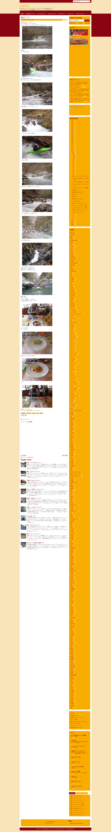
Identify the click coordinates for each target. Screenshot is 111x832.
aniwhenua (73, 234)
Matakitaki (73, 265)
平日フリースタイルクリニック (79, 210)
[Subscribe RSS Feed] (84, 23)
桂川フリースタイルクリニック (79, 203)
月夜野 (72, 480)
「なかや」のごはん (75, 761)
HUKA (72, 252)
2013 (72, 150)
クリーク (73, 334)
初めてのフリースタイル (77, 199)
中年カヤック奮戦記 (75, 771)
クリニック (73, 336)
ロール (72, 408)
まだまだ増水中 (74, 747)
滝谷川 (72, 607)
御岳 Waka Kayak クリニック (77, 808)
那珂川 (72, 644)
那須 (72, 646)
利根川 (72, 701)
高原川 (72, 496)
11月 (74, 156)
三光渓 (72, 508)
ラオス (72, 400)
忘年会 (72, 687)
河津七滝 (73, 433)
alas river (73, 232)
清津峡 (72, 558)
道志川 (72, 642)
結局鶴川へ (74, 190)
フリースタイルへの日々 (76, 786)
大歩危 (72, 603)
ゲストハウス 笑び (75, 723)
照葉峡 (72, 537)
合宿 (72, 500)
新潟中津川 (73, 547)
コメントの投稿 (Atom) (28, 457)
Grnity (72, 250)
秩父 (72, 615)
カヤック (28, 413)
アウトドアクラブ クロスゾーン (78, 746)
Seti (71, 283)
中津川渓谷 (73, 617)
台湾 (72, 592)
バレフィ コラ (74, 383)
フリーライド (73, 390)
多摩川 (72, 586)
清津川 (72, 560)
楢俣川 (72, 648)
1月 (73, 217)
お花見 (72, 326)
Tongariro (73, 291)
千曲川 (72, 574)
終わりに (73, 763)
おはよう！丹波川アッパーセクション (35, 489)
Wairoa (72, 299)
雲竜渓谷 (73, 418)
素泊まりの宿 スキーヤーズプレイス (79, 721)
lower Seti (73, 256)
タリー (72, 367)
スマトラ (73, 357)
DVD (72, 248)
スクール (73, 349)
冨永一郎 (73, 679)
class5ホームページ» (30, 13)
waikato (72, 297)
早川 (72, 584)
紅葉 (72, 492)
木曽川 (72, 693)
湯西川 (72, 636)
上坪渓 (72, 539)
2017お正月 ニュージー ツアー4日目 (78, 772)
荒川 (72, 494)
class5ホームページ (75, 715)
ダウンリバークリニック (77, 212)
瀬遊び (72, 556)
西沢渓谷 (73, 564)
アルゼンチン (73, 310)
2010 (72, 222)
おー (72, 320)
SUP (72, 285)
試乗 (72, 523)
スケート (73, 351)
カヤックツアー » (61, 13)
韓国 (72, 441)
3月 (73, 174)
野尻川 (72, 697)
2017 (72, 141)
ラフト (72, 402)
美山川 (72, 677)
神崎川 (72, 549)
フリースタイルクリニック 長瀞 (79, 207)
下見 (72, 431)
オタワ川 (73, 324)
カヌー (72, 330)
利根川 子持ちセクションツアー (34, 498)
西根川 (72, 562)
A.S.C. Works (74, 719)
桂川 (72, 470)
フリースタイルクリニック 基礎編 (80, 187)
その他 (72, 361)
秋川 (72, 525)
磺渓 (72, 707)
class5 (24, 6)
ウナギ (72, 316)
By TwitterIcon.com (49, 823)
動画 (72, 638)
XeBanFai (73, 304)
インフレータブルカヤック (76, 314)
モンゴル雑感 (74, 736)
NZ (71, 273)
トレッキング (73, 377)
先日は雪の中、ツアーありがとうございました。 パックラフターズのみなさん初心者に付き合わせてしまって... (80, 90)
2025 (72, 123)
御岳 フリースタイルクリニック (34, 462)
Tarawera (73, 289)
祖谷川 (72, 578)
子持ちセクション (74, 519)
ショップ (73, 345)
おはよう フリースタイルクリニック (80, 176)
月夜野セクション (74, 482)
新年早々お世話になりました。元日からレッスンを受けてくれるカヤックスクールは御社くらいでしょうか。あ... (80, 100)
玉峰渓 (72, 461)
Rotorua (72, 281)
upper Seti (73, 295)
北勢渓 (72, 689)
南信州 (72, 654)
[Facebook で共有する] (26, 415)
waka (72, 301)
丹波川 (72, 611)
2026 (72, 121)
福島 (72, 681)
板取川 (72, 668)
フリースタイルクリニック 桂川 (79, 205)
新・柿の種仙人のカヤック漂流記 (78, 735)
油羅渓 (72, 699)
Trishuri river (73, 293)
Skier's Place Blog (76, 781)
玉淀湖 (72, 463)
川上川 (72, 576)
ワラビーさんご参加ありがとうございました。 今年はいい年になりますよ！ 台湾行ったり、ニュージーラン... (80, 95)
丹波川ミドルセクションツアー (34, 480)
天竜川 (72, 631)
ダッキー (73, 365)
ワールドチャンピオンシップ (77, 410)
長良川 (72, 621)
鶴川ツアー (26, 17)
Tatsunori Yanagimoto (74, 107)
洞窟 (72, 640)
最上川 (72, 506)
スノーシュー (73, 355)
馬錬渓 (72, 662)
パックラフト (73, 381)
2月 (73, 215)
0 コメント (65, 19)
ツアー (34, 413)
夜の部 (72, 695)
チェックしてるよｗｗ (75, 87)
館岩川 (72, 443)
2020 (72, 134)
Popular (78, 793)
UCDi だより (74, 776)
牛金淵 (72, 459)
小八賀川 (73, 533)
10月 (74, 158)
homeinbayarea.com (70, 828)
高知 (72, 498)
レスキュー (73, 404)
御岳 (72, 490)
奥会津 (72, 424)
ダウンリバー (73, 363)
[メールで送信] (21, 415)
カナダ (72, 328)
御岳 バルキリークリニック (33, 471)
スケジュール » (71, 13)
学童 (72, 435)
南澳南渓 (73, 658)
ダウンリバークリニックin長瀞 (77, 804)
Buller (72, 242)
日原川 (72, 660)
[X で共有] (24, 415)
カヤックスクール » (42, 13)
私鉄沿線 (73, 521)
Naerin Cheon (73, 271)
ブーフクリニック (76, 201)
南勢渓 (72, 656)
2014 (72, 147)
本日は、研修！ (74, 777)
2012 (72, 152)
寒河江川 (73, 437)
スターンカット (74, 353)
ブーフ (72, 386)
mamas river (73, 258)
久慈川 (72, 455)
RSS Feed (87, 23)
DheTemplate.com (46, 828)
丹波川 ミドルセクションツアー (34, 507)
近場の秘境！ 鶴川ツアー (78, 192)
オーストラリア (74, 322)
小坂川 (72, 531)
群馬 (72, 467)
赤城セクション (74, 570)
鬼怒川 (72, 447)
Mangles (72, 260)
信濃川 (72, 543)
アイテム (73, 308)
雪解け (72, 572)
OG (71, 275)
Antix (72, 236)
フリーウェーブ (74, 725)
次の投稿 (23, 455)
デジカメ (73, 375)
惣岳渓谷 (73, 582)
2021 (72, 132)
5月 (73, 169)
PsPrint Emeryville (60, 828)
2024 (72, 125)
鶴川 (41, 413)
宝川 (72, 685)
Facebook (73, 23)
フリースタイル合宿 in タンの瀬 (80, 182)
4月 (73, 172)
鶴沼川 (72, 627)
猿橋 (72, 420)
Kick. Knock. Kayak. (76, 757)
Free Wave (73, 740)
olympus (72, 277)
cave (72, 244)
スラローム (73, 359)
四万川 (72, 517)
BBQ (72, 238)
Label (84, 793)
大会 (72, 599)
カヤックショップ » (80, 13)
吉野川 (72, 453)
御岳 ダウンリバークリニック (34, 533)
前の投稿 (65, 455)
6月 (73, 167)
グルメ (72, 340)
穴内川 (72, 478)
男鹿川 (72, 613)
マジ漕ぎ (73, 394)
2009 (72, 224)
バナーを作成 (80, 107)
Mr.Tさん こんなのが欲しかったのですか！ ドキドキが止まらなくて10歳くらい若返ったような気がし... (80, 84)
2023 (72, 128)
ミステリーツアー (74, 396)
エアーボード (73, 318)
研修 (72, 484)
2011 (72, 220)
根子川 (72, 502)
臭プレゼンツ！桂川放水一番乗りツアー (36, 542)
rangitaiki (73, 279)
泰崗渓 (72, 590)
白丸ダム (73, 664)
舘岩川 (72, 445)
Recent (72, 793)
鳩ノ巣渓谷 (73, 666)
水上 (72, 554)
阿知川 (72, 412)
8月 (73, 163)
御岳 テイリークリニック (76, 796)
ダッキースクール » (52, 13)
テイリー (73, 373)
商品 (72, 527)
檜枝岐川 (73, 705)
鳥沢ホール (73, 623)
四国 (72, 515)
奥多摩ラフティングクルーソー (78, 751)
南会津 (72, 650)
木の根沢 (73, 691)
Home (22, 13)
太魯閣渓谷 (73, 588)
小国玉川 (73, 529)
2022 (72, 130)
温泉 (72, 426)
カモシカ (73, 782)
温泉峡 (72, 429)
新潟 (72, 545)
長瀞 (72, 619)
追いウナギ (73, 625)
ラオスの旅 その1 (31, 516)
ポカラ (72, 392)
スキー (72, 347)
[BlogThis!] (23, 415)
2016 (72, 143)
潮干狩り (73, 787)
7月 (73, 165)
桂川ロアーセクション (75, 474)
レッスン (73, 406)
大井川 (72, 597)
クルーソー (73, 338)
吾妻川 (72, 488)
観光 (72, 439)
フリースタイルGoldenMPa (77, 766)
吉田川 (72, 451)
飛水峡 (72, 670)
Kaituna (72, 254)
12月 (74, 154)
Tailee (72, 287)
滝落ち (72, 609)
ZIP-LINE (73, 306)
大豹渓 (72, 601)
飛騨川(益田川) (74, 675)
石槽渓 (72, 568)
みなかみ (73, 398)
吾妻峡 (72, 486)
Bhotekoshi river (74, 240)
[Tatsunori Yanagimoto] (75, 113)
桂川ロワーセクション (75, 476)
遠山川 (72, 422)
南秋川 (72, 652)
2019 (72, 136)
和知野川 (73, 703)
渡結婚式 (73, 767)
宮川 (72, 457)
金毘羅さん (73, 465)
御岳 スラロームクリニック (33, 525)
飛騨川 (72, 672)
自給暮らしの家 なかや (76, 727)
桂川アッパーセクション (76, 472)
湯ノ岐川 (73, 633)
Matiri (72, 267)
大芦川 (72, 595)
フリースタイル (74, 388)
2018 (72, 139)
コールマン (73, 342)
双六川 (72, 580)
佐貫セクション (74, 504)
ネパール (73, 379)
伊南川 (72, 414)
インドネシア (73, 312)
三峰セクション (74, 510)
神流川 (72, 551)
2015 (72, 145)
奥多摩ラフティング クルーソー (78, 717)
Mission (72, 269)
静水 (72, 566)
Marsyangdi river (74, 263)
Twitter (80, 23)
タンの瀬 (73, 369)
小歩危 (72, 535)
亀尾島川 (73, 449)
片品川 (72, 683)
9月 (73, 161)
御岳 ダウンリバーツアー (76, 798)
